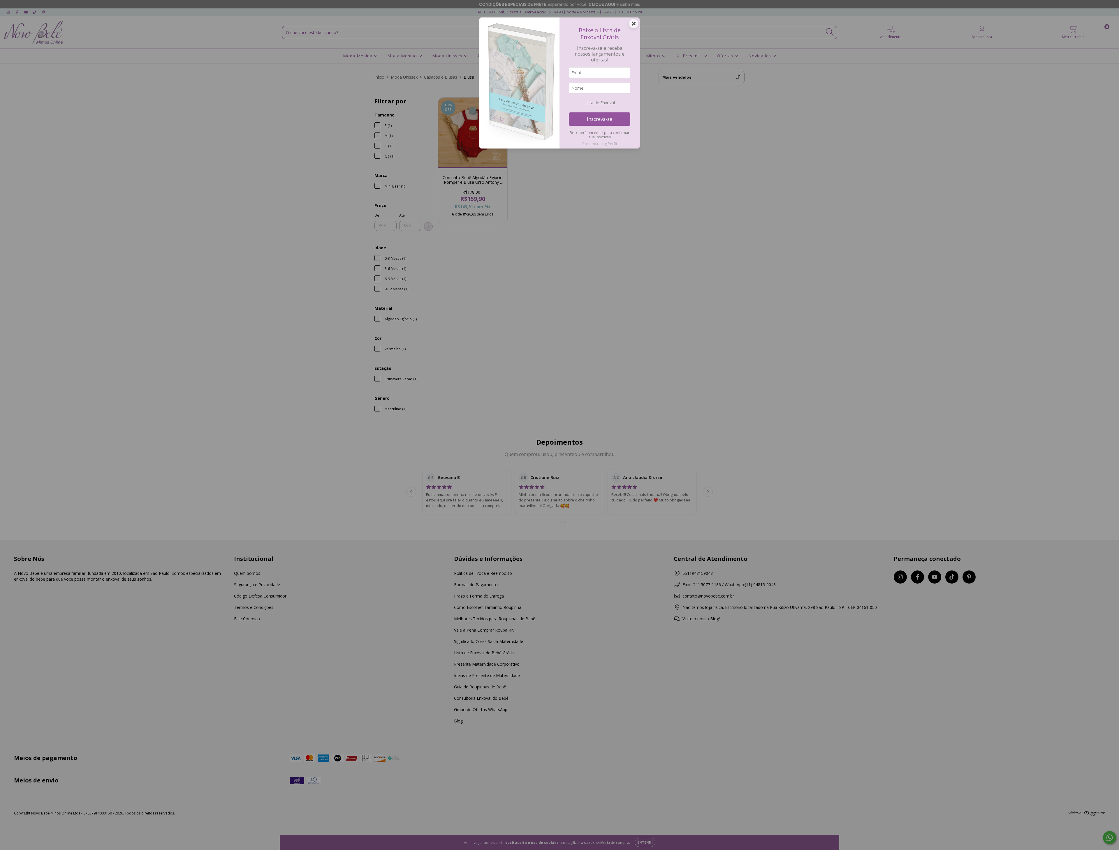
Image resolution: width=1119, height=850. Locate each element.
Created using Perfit (599, 143)
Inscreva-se (599, 119)
